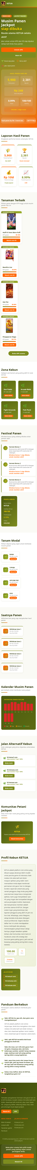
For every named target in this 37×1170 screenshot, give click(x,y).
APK (15, 1111)
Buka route (9, 763)
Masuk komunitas (17, 839)
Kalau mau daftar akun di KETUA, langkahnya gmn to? (15, 1073)
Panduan (4, 1131)
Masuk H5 (6, 1111)
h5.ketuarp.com (19, 1125)
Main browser (6, 1122)
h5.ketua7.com (18, 1122)
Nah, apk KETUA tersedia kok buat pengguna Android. (16, 1040)
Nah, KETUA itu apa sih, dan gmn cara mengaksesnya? (17, 1019)
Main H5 (18, 55)
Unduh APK (18, 50)
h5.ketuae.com (18, 1128)
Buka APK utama (18, 353)
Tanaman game (6, 1128)
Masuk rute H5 (11, 240)
